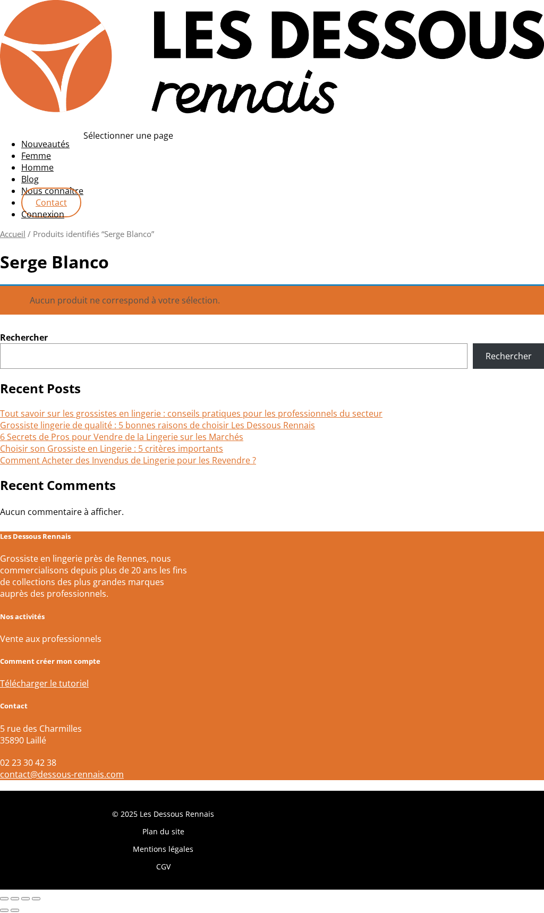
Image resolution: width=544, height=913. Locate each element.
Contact (51, 202)
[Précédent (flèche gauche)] (4, 910)
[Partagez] (25, 898)
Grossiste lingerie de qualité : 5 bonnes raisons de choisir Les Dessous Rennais (157, 425)
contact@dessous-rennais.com (62, 774)
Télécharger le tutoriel (44, 683)
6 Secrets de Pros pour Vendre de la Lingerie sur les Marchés (121, 437)
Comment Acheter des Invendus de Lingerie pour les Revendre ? (128, 460)
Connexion (42, 214)
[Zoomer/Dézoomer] (4, 898)
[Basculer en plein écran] (15, 898)
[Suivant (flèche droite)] (15, 910)
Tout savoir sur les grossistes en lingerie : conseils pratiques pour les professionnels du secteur (191, 413)
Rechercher (24, 337)
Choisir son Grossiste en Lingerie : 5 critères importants (111, 448)
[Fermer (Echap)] (36, 898)
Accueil (13, 234)
